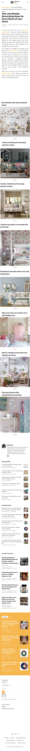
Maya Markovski (6, 605)
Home (4, 7)
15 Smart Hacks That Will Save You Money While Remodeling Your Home (11, 478)
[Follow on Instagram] (15, 734)
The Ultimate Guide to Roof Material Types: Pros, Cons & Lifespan (12, 465)
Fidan (4, 578)
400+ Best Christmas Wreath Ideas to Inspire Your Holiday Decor (12, 521)
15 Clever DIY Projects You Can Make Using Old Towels (12, 490)
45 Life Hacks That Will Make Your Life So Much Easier (11, 497)
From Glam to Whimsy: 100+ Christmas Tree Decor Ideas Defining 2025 (12, 515)
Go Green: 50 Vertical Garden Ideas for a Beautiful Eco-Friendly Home (11, 534)
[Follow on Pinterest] (18, 734)
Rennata (5, 24)
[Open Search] (27, 2)
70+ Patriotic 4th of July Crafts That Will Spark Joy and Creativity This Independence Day (12, 542)
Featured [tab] (5, 617)
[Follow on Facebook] (12, 734)
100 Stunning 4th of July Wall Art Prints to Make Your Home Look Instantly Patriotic (12, 509)
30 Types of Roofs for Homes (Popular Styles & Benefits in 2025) (12, 471)
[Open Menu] (2, 2)
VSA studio (5, 565)
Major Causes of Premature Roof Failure (11, 483)
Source (15, 349)
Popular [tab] (11, 617)
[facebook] (8, 456)
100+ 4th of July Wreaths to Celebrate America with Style (11, 528)
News (8, 7)
